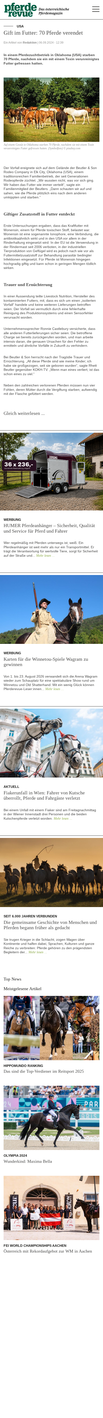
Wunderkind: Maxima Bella (28, 1161)
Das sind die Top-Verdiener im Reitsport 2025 (44, 1071)
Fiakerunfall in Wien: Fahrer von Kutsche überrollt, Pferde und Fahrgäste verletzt (44, 795)
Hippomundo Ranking (23, 1066)
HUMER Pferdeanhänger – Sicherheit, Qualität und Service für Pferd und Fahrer (49, 528)
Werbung (12, 520)
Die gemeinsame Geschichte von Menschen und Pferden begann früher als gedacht (50, 925)
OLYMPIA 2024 (15, 1155)
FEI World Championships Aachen (35, 1246)
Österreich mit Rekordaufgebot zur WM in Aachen (48, 1251)
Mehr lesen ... (45, 555)
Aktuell (11, 787)
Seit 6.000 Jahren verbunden (30, 916)
